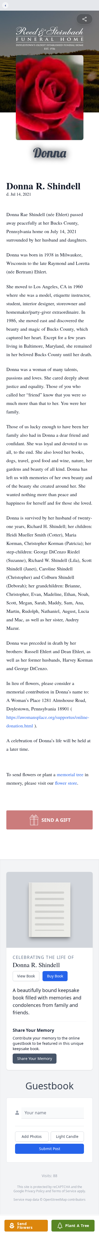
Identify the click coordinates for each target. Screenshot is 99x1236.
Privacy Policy (35, 1191)
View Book (26, 976)
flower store (66, 783)
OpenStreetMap (55, 1199)
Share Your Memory (34, 1058)
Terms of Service (64, 1191)
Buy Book (55, 976)
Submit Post (49, 1148)
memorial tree (70, 774)
